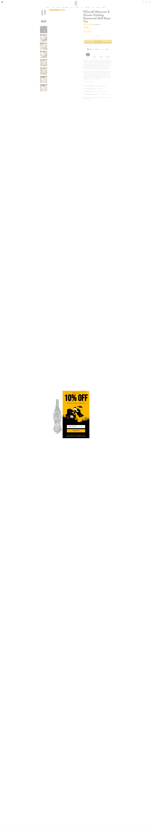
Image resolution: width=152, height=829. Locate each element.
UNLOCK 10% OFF (76, 430)
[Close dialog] (88, 392)
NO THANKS (76, 433)
